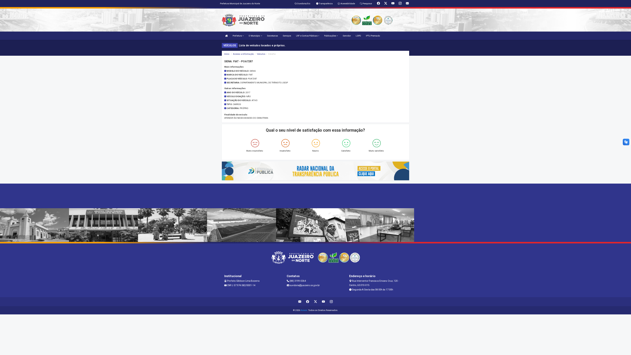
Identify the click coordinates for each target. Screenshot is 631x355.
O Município (255, 36)
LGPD (358, 36)
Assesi (304, 310)
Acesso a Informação (243, 54)
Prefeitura (237, 36)
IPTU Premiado (373, 36)
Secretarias (272, 36)
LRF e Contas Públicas (307, 36)
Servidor (347, 36)
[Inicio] (226, 36)
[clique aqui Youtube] (323, 302)
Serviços (287, 36)
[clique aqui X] (315, 302)
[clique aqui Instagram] (331, 302)
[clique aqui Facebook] (308, 302)
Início (227, 54)
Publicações (330, 36)
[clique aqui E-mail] (300, 302)
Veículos (261, 54)
